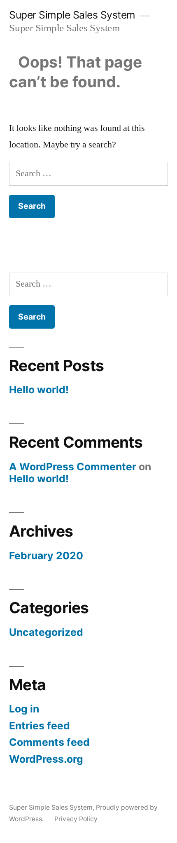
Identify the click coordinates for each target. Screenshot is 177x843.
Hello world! (39, 389)
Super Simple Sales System (72, 15)
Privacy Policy (76, 819)
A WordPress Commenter (72, 466)
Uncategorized (46, 632)
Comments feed (49, 742)
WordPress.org (46, 759)
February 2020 (46, 555)
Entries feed (39, 725)
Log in (24, 709)
